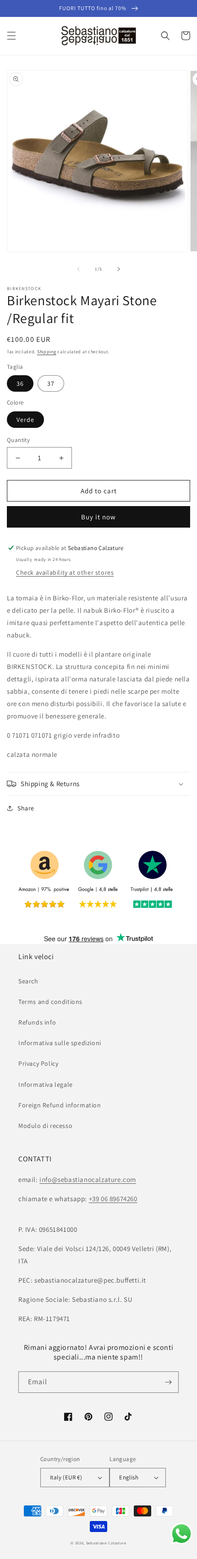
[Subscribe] (168, 1382)
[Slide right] (119, 269)
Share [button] (25, 808)
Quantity (18, 440)
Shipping (46, 352)
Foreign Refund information (59, 1105)
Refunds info (37, 1022)
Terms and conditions (50, 1002)
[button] (11, 36)
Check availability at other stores (65, 572)
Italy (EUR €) (66, 1477)
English (128, 1477)
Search (28, 981)
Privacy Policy (38, 1063)
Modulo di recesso (45, 1126)
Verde (25, 419)
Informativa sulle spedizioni (59, 1043)
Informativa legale (45, 1084)
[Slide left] (78, 269)
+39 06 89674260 (113, 1198)
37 (51, 383)
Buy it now (98, 516)
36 (20, 383)
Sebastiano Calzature (106, 1542)
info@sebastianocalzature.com (87, 1179)
